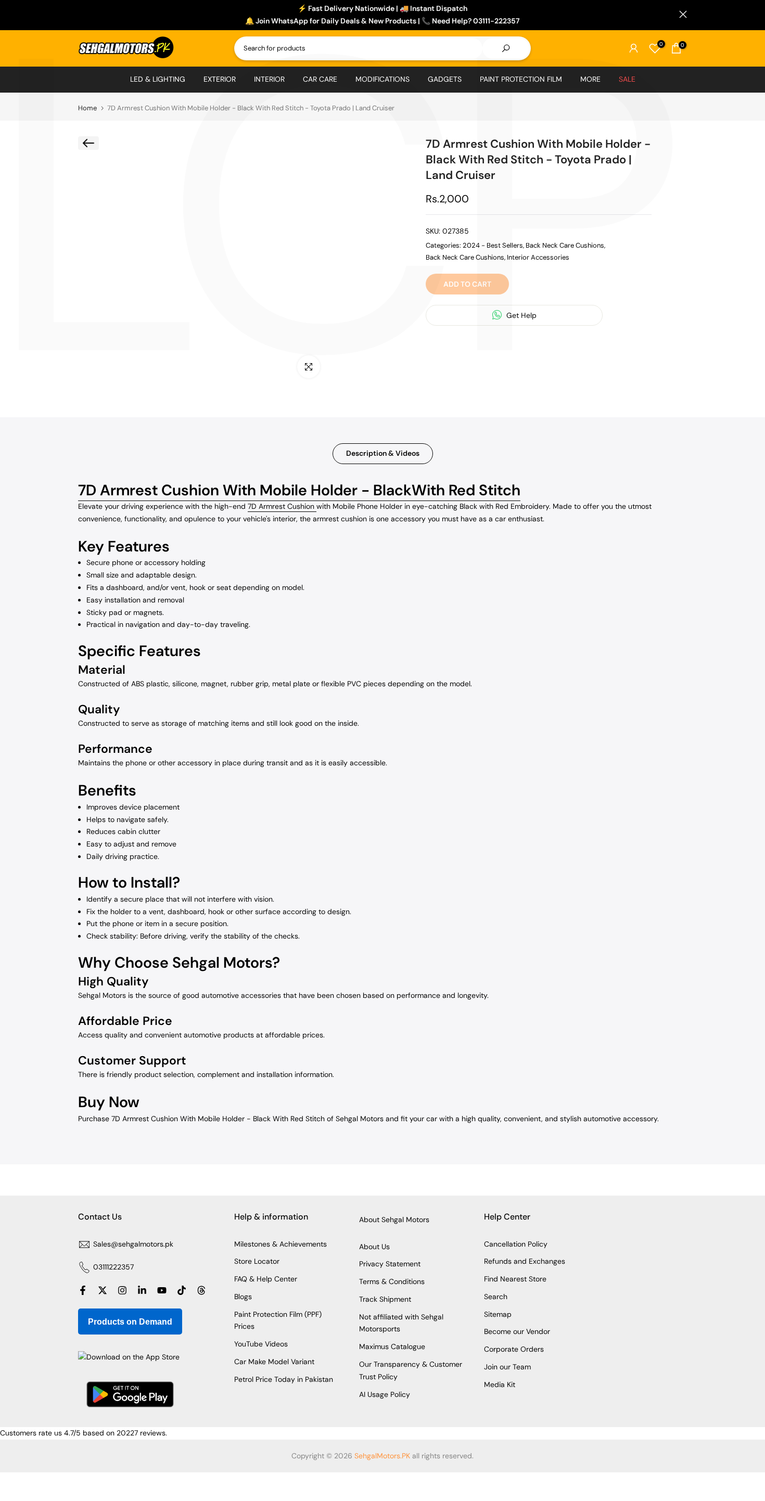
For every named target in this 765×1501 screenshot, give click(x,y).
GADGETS (445, 79)
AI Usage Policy (384, 1394)
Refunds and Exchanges (524, 1261)
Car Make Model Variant (274, 1361)
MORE (590, 79)
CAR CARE (320, 79)
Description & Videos (382, 453)
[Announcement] (382, 15)
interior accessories (538, 256)
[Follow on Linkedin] (142, 1290)
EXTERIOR (219, 79)
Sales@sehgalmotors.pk (133, 1244)
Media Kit (499, 1384)
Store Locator (256, 1261)
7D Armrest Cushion (282, 506)
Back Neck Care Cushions (565, 245)
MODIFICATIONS (382, 79)
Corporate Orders (514, 1349)
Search (495, 1296)
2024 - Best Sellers (493, 245)
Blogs (243, 1296)
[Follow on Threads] (201, 1290)
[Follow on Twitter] (102, 1290)
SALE (627, 79)
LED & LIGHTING (157, 79)
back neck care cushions (465, 256)
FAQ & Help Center (265, 1279)
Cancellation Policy (515, 1244)
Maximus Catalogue (392, 1346)
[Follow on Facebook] (82, 1290)
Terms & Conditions (392, 1281)
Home (87, 108)
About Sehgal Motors (394, 1219)
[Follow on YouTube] (162, 1290)
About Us (374, 1246)
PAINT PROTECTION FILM (521, 79)
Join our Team (507, 1366)
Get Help (520, 315)
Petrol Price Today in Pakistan (283, 1379)
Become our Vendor (517, 1331)
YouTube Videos (261, 1344)
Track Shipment (385, 1299)
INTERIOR (269, 79)
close (82, 14)
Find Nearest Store (515, 1279)
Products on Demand (130, 1321)
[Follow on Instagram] (122, 1290)
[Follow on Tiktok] (181, 1290)
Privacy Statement (389, 1263)
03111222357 (113, 1267)
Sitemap (498, 1314)
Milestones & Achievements (280, 1244)
